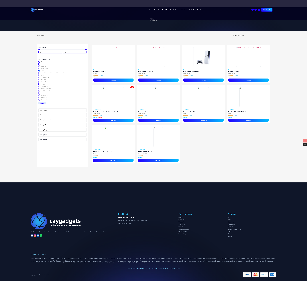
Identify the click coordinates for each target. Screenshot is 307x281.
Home (150, 9)
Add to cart (113, 80)
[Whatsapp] (41, 235)
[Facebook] (32, 235)
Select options (203, 120)
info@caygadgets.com (124, 223)
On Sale (143, 73)
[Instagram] (35, 235)
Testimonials (176, 9)
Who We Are (184, 9)
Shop (155, 9)
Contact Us (161, 9)
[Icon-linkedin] (38, 235)
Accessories (141, 153)
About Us (199, 9)
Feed (190, 9)
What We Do (168, 9)
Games (96, 73)
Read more (203, 80)
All (93, 73)
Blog (194, 9)
